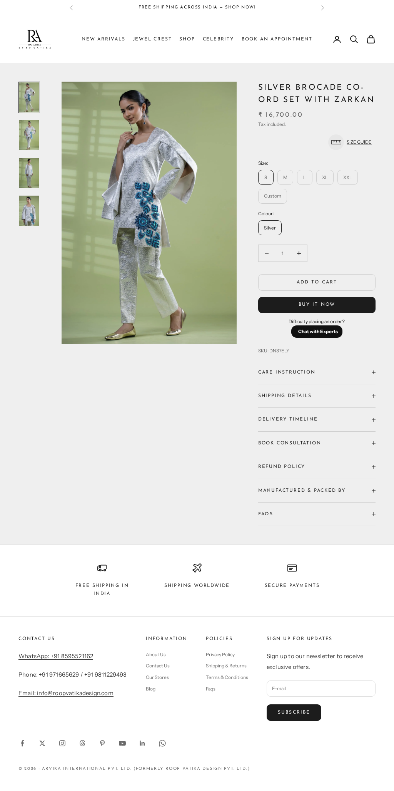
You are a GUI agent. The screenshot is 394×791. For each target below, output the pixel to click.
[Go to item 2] (29, 135)
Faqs (210, 689)
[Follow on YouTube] (122, 743)
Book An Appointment (277, 39)
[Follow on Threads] (82, 743)
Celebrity (218, 39)
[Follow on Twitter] (42, 743)
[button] (317, 142)
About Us (156, 654)
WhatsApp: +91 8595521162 (55, 656)
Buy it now (317, 304)
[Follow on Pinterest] (102, 743)
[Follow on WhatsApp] (162, 743)
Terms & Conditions (227, 677)
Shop (187, 39)
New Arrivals (103, 39)
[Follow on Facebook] (22, 743)
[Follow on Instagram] (62, 743)
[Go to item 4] (29, 210)
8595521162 (274, 9)
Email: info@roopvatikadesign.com (66, 693)
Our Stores (157, 677)
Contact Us (158, 666)
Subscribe (294, 712)
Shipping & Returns (226, 666)
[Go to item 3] (29, 173)
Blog (150, 689)
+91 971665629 (59, 674)
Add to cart (317, 282)
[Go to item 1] (29, 97)
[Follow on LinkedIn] (142, 743)
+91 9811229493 (105, 674)
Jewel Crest (152, 39)
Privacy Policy (220, 654)
